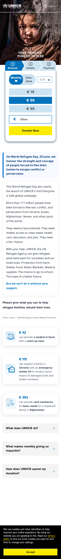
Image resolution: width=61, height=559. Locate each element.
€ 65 (30, 108)
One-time (29, 79)
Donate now (30, 130)
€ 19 (30, 92)
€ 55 (30, 100)
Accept (30, 552)
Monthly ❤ (16, 79)
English (52, 6)
